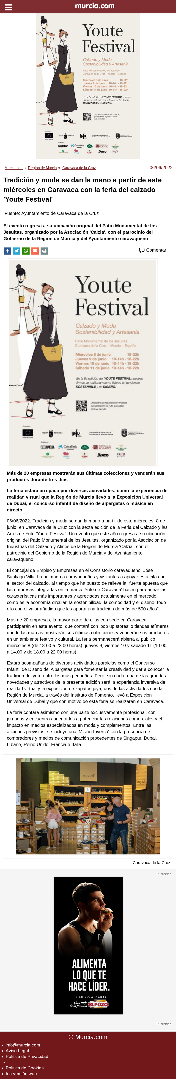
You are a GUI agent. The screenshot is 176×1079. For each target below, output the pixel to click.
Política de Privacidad (27, 1056)
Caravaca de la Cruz (151, 862)
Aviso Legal (17, 1050)
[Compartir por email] (35, 251)
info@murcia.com (23, 1045)
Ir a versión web (21, 1073)
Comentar (155, 250)
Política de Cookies (25, 1067)
